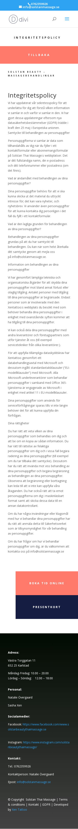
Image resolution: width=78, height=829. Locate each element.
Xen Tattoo (19, 809)
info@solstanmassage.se (34, 782)
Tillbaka (39, 55)
